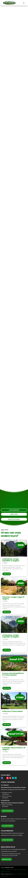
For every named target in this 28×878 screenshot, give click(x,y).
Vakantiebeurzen (7, 840)
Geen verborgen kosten (15, 259)
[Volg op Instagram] (7, 778)
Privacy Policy (11, 869)
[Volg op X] (5, 778)
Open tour (6, 574)
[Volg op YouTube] (10, 778)
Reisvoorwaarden (19, 869)
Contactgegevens (7, 811)
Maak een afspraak (14, 519)
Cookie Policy (4, 869)
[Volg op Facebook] (2, 778)
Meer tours (14, 514)
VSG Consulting (15, 874)
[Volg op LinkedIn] (13, 778)
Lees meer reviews (7, 826)
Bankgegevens (6, 859)
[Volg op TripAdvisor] (16, 778)
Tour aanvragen (13, 138)
